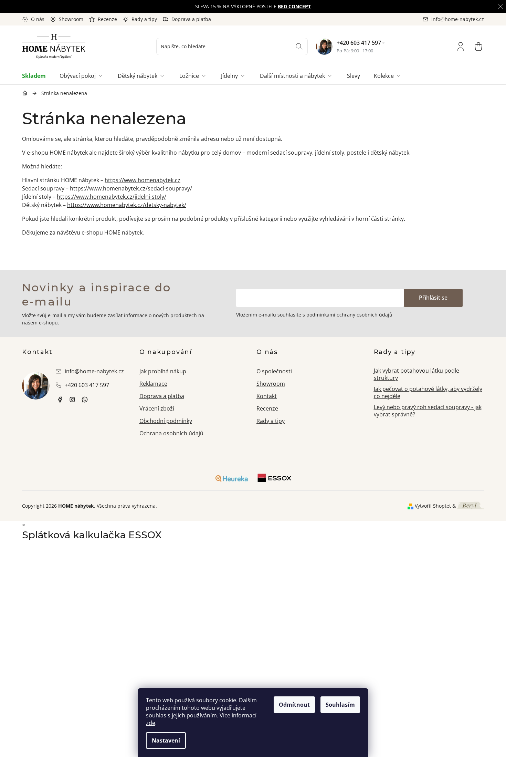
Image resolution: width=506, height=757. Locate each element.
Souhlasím (340, 704)
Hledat (299, 46)
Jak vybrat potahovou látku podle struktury (416, 374)
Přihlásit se (433, 297)
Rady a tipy (144, 19)
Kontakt (266, 396)
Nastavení (166, 740)
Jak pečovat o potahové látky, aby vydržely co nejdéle (428, 392)
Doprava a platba (191, 19)
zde (150, 723)
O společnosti (274, 371)
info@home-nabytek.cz (94, 371)
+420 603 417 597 (359, 42)
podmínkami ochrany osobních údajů (349, 314)
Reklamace (153, 383)
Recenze (107, 19)
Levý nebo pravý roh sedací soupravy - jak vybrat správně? (428, 411)
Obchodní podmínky (165, 421)
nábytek (60, 399)
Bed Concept (294, 6)
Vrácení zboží (156, 408)
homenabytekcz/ (72, 399)
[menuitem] (37, 75)
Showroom (71, 19)
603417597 (84, 399)
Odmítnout (294, 704)
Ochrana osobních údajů (171, 433)
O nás (37, 19)
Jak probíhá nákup (162, 371)
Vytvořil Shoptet (433, 505)
